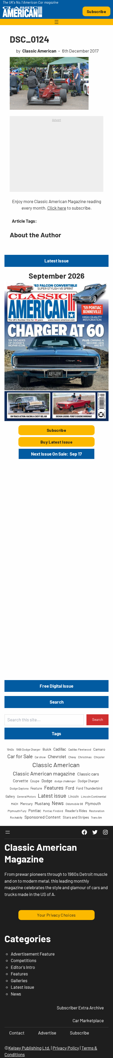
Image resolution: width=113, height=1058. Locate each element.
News (58, 803)
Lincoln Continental (93, 796)
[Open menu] (56, 22)
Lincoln (73, 796)
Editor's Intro (23, 967)
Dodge (47, 780)
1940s (10, 749)
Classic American (56, 764)
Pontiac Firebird (53, 811)
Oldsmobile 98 (74, 804)
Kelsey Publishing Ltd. (29, 1047)
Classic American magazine (44, 773)
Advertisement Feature (33, 953)
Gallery (10, 796)
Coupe (34, 781)
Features (53, 787)
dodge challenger (65, 781)
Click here (56, 207)
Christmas (85, 757)
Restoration (96, 811)
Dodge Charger (88, 781)
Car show (40, 757)
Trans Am (96, 817)
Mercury (26, 804)
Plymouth (93, 803)
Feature (36, 788)
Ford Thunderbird (89, 788)
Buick (47, 749)
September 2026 (56, 275)
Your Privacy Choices (56, 914)
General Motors (26, 796)
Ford (69, 787)
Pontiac (34, 810)
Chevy (72, 757)
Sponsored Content (42, 816)
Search (97, 719)
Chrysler (99, 757)
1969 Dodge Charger (28, 749)
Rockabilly (16, 817)
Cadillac (59, 749)
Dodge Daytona (19, 788)
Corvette (20, 780)
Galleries (19, 980)
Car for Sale (20, 756)
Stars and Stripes (76, 817)
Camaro (99, 749)
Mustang (42, 803)
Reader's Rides (76, 811)
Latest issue (52, 795)
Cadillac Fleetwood (79, 749)
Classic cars (88, 773)
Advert (56, 120)
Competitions (23, 960)
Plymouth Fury (17, 811)
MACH (14, 804)
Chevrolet (57, 756)
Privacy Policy (66, 1047)
